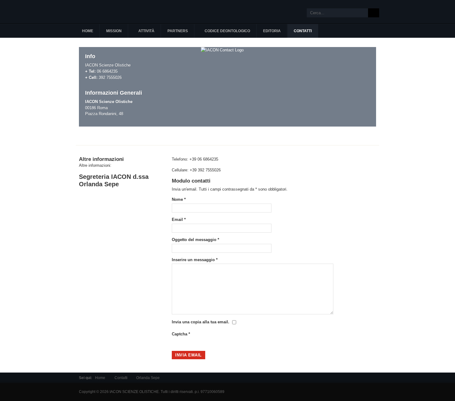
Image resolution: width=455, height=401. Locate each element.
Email (179, 219)
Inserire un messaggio (195, 259)
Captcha (181, 334)
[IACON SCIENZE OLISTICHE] (113, 11)
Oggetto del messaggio (195, 239)
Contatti (121, 378)
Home (100, 378)
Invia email (188, 355)
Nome (179, 199)
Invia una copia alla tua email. (200, 322)
